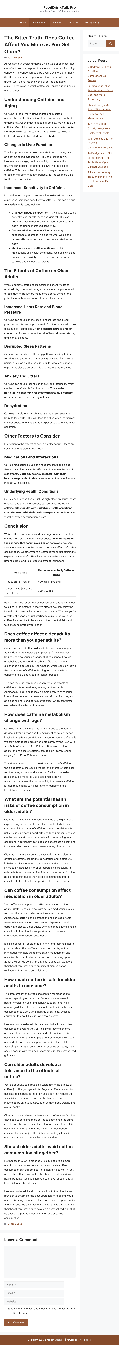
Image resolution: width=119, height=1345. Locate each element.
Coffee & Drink (39, 22)
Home (23, 22)
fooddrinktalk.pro (56, 1339)
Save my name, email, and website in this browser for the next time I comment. (41, 1311)
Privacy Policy (92, 22)
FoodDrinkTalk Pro (59, 7)
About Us (57, 22)
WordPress (85, 1339)
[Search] (110, 43)
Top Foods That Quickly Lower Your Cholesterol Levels (99, 128)
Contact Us (73, 22)
